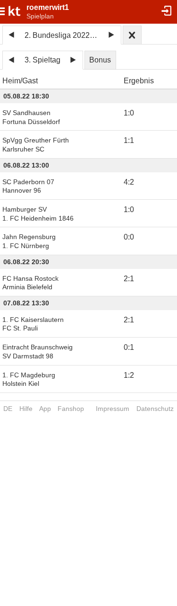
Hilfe (26, 408)
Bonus (100, 60)
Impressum (112, 408)
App (45, 408)
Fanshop (71, 408)
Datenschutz (155, 408)
